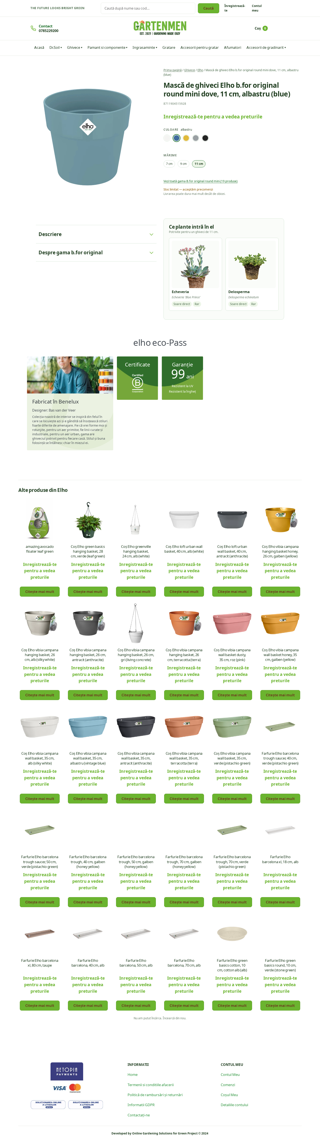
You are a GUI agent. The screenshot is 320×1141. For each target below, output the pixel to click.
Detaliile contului (234, 1104)
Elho (200, 70)
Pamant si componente (106, 47)
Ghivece (73, 47)
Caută (208, 8)
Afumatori (232, 47)
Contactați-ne (139, 1115)
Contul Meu (230, 1074)
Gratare (168, 47)
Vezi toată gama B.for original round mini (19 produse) (200, 181)
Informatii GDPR (141, 1104)
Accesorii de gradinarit (265, 47)
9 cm (183, 163)
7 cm (169, 163)
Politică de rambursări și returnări (155, 1094)
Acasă (39, 47)
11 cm (199, 163)
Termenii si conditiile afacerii (151, 1084)
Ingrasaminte (144, 47)
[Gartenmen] (160, 27)
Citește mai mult (39, 591)
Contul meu (257, 8)
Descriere (50, 234)
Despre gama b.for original (71, 252)
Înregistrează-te (234, 8)
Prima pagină (172, 70)
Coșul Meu (229, 1094)
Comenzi (228, 1084)
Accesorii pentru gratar (199, 47)
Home (133, 1074)
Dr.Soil (54, 47)
